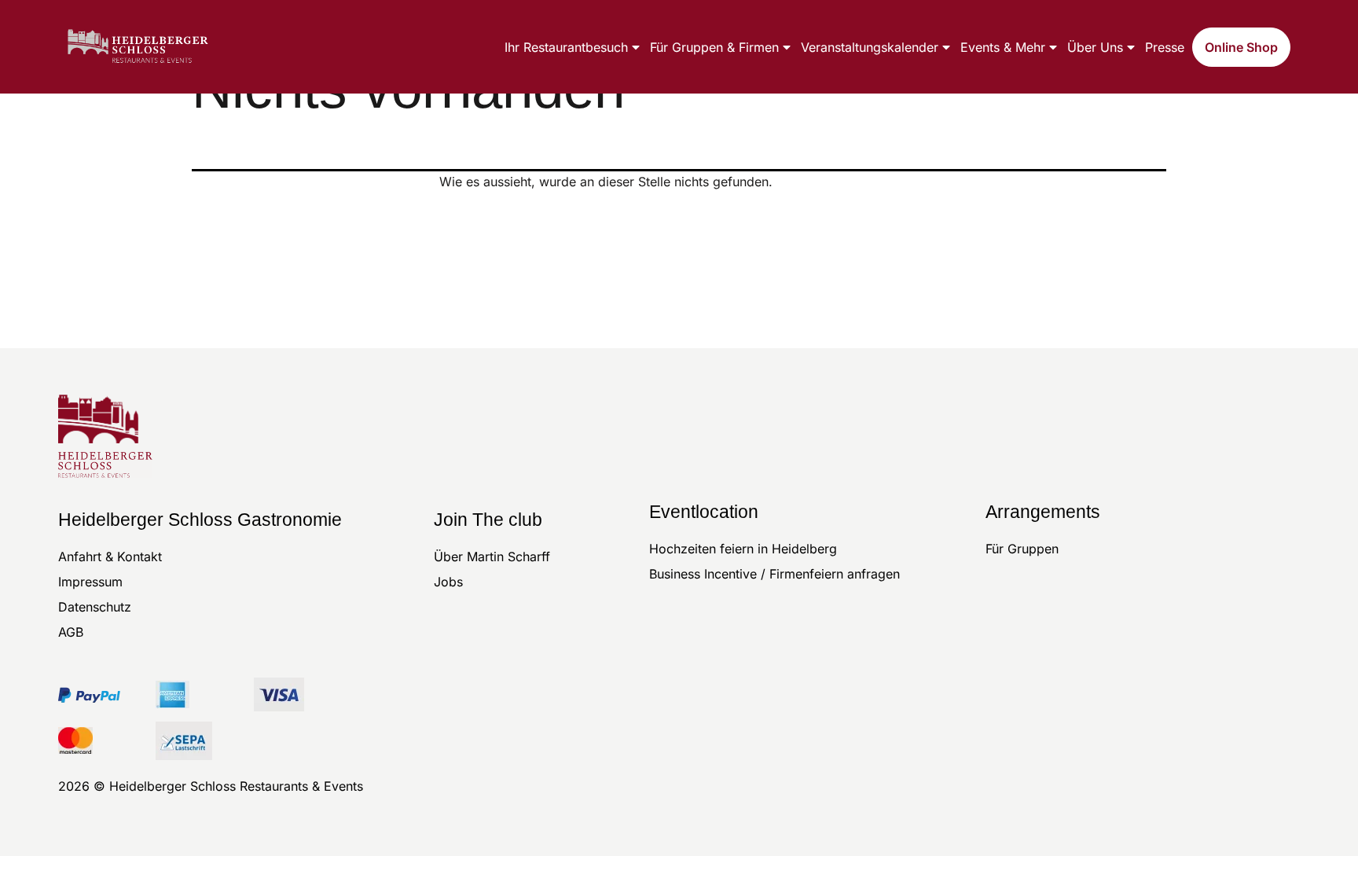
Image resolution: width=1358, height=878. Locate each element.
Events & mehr (1002, 47)
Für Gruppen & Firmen (714, 47)
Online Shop (1241, 47)
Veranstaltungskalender (869, 47)
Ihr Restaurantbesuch (566, 47)
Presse (1164, 47)
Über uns (1095, 47)
